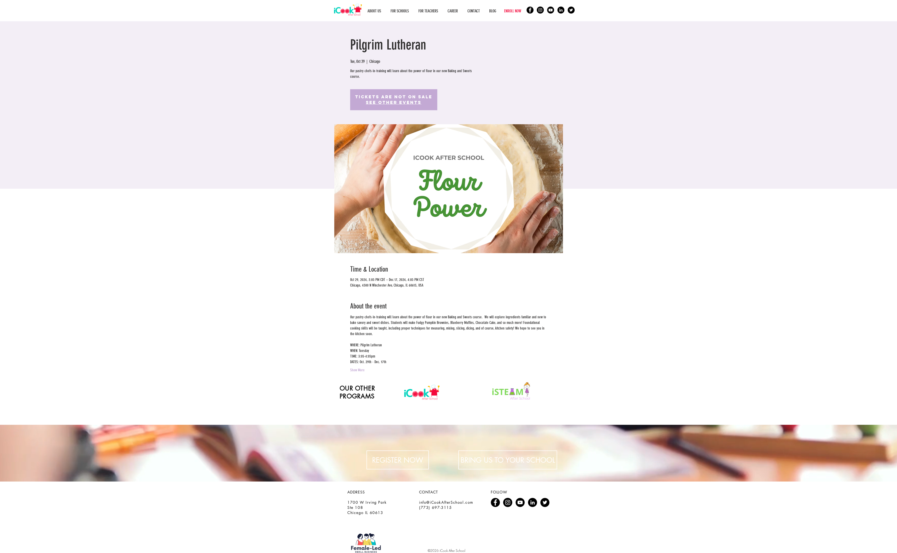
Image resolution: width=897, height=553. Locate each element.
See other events (393, 102)
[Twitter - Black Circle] (571, 10)
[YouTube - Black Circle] (550, 10)
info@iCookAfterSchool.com (446, 502)
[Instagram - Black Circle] (540, 10)
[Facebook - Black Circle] (530, 10)
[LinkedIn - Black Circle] (560, 10)
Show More (357, 370)
